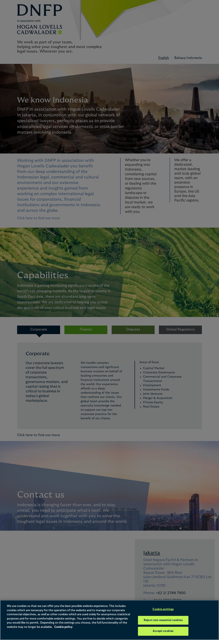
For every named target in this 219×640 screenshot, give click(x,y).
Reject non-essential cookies (163, 620)
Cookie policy (63, 627)
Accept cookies (163, 631)
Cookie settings (163, 609)
